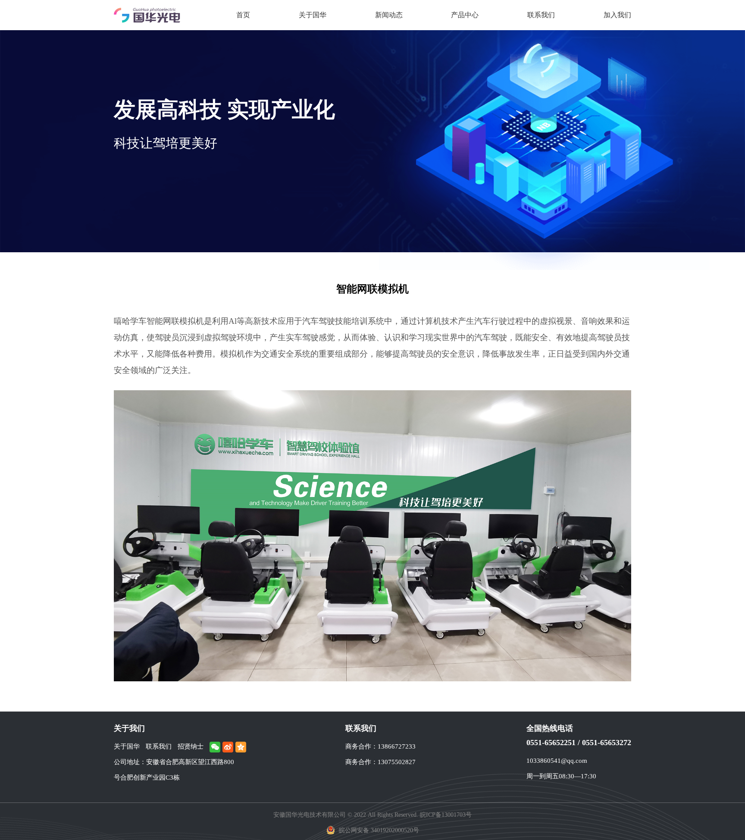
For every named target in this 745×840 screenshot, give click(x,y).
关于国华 (312, 15)
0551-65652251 (551, 742)
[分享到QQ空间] (240, 747)
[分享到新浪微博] (227, 747)
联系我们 (541, 15)
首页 (243, 15)
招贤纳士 (190, 746)
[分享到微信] (215, 747)
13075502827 (397, 762)
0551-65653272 (606, 742)
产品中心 (465, 15)
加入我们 (617, 15)
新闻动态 (389, 15)
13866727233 (397, 746)
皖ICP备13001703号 (446, 815)
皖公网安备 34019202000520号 (378, 830)
